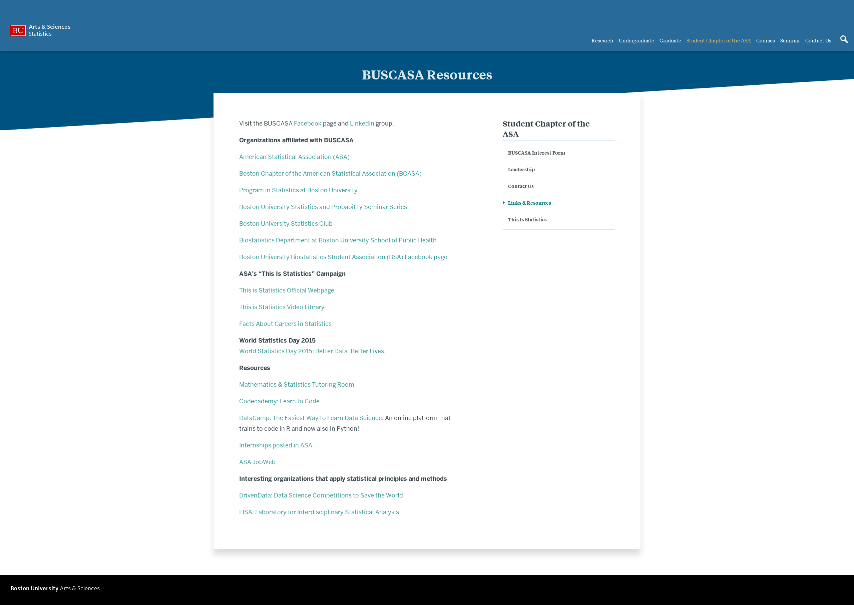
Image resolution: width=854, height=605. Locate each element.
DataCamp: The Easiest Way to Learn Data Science (310, 418)
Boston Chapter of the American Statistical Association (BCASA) (330, 173)
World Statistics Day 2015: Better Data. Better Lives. (312, 351)
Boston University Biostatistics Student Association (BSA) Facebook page (343, 257)
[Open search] (844, 40)
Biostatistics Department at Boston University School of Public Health (338, 240)
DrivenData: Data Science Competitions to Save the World (321, 495)
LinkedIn (362, 123)
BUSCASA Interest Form (536, 152)
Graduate (670, 40)
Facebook (308, 123)
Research (602, 40)
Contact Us (818, 40)
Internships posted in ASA (275, 445)
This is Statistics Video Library (282, 307)
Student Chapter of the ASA (719, 40)
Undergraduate (636, 40)
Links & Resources (529, 202)
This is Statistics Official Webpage (286, 290)
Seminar (790, 40)
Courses (765, 40)
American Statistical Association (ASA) (294, 157)
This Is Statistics (527, 219)
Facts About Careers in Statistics (285, 324)
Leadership (521, 169)
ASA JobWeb (257, 462)
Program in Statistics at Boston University (298, 190)
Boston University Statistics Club (286, 223)
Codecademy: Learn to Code (280, 401)
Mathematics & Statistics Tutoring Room (296, 384)
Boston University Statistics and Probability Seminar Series (323, 207)
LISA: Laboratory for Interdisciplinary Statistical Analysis (319, 512)
